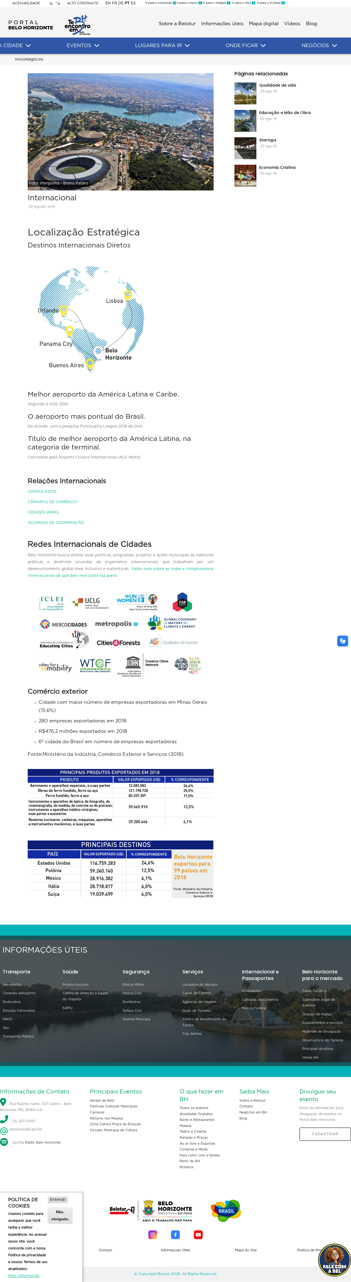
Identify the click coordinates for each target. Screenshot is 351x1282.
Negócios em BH (253, 1112)
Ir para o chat (242, 2)
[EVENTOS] (97, 45)
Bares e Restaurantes (197, 1119)
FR (114, 3)
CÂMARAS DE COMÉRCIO (52, 502)
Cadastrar (325, 1134)
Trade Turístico (314, 991)
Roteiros (187, 1167)
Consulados (251, 991)
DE (121, 3)
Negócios (34, 59)
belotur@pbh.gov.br (25, 1129)
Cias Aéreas (192, 1033)
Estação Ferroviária (19, 1010)
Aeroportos (12, 984)
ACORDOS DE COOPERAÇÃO (56, 523)
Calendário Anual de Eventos (318, 1002)
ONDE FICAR (242, 45)
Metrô (7, 1019)
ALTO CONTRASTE (82, 3)
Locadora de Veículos (200, 984)
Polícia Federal (254, 1008)
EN (108, 3)
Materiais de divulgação (321, 1031)
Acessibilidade (26, 3)
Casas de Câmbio (196, 993)
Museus (185, 1125)
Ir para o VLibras (269, 2)
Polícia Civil (132, 993)
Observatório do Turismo (322, 1040)
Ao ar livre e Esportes (197, 1143)
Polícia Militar (133, 984)
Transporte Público (18, 1036)
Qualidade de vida (277, 85)
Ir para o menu (188, 2)
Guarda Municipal (137, 1019)
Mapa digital (264, 23)
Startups (267, 140)
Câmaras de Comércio (260, 999)
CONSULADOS (42, 492)
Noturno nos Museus (106, 1118)
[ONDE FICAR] (263, 45)
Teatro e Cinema (193, 1131)
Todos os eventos (194, 1108)
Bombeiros (131, 1002)
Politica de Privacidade (316, 1250)
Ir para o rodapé (216, 2)
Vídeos (292, 23)
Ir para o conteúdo (160, 2)
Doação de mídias (317, 1014)
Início (20, 59)
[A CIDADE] (28, 45)
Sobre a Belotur (177, 23)
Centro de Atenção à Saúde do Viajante (85, 996)
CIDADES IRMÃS (43, 512)
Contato (246, 1106)
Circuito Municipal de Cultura (113, 1130)
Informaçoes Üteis (175, 1250)
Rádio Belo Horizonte (43, 1142)
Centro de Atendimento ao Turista (204, 1022)
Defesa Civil (132, 1010)
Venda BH (310, 1057)
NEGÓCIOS (315, 45)
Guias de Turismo (196, 1010)
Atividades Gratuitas (196, 1114)
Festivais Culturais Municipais (113, 1106)
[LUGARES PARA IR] (187, 45)
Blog (311, 23)
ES (133, 3)
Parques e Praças (194, 1137)
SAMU (67, 1008)
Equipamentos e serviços (322, 1022)
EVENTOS (79, 45)
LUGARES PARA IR (158, 45)
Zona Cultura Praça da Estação (115, 1124)
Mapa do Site (246, 1250)
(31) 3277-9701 (23, 1121)
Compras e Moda (194, 1149)
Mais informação (23, 1276)
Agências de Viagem (199, 1002)
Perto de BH (190, 1161)
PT (127, 3)
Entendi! (58, 1200)
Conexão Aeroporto (19, 993)
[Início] (49, 16)
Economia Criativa (277, 167)
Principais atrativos (317, 1048)
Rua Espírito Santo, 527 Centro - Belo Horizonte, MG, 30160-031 (35, 1107)
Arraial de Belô (102, 1100)
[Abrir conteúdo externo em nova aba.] (152, 1234)
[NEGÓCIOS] (334, 45)
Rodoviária (12, 1002)
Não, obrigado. (60, 1215)
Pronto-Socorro (76, 984)
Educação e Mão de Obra (285, 112)
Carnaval (97, 1112)
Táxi (6, 1028)
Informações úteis (222, 23)
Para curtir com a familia (200, 1155)
